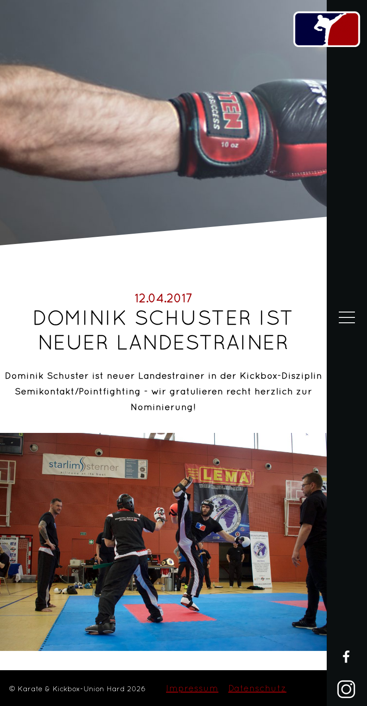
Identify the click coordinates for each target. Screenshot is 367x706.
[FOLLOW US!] (346, 678)
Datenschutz (257, 688)
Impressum (192, 688)
